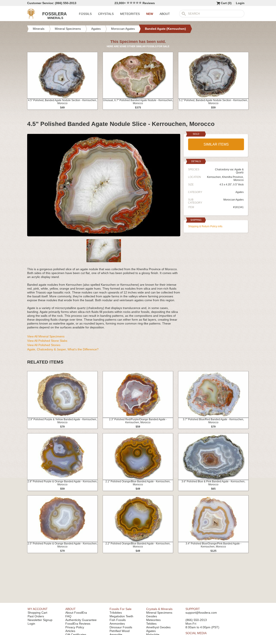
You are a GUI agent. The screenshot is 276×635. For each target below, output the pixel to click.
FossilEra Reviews (77, 623)
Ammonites (117, 623)
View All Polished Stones (43, 345)
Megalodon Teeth (121, 616)
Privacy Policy (74, 627)
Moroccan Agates (233, 199)
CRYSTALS (106, 14)
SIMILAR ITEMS (216, 144)
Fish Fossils (118, 620)
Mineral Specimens (159, 612)
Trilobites (116, 612)
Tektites (151, 623)
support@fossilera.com (201, 612)
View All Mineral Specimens (45, 336)
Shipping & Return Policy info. (205, 226)
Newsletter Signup (40, 620)
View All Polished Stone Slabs (47, 340)
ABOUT (165, 14)
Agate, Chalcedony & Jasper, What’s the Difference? (63, 349)
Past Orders (36, 616)
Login (240, 3)
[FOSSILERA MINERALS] (31, 17)
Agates (239, 192)
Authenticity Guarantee (81, 620)
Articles (70, 631)
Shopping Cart (37, 612)
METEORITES (130, 14)
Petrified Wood (120, 631)
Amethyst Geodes (158, 627)
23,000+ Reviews (134, 3)
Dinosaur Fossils (121, 627)
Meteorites (153, 620)
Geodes (151, 616)
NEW (149, 14)
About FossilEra (76, 612)
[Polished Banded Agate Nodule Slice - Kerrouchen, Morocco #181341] (103, 234)
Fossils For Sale (121, 609)
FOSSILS (85, 14)
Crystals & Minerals (159, 609)
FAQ (68, 616)
